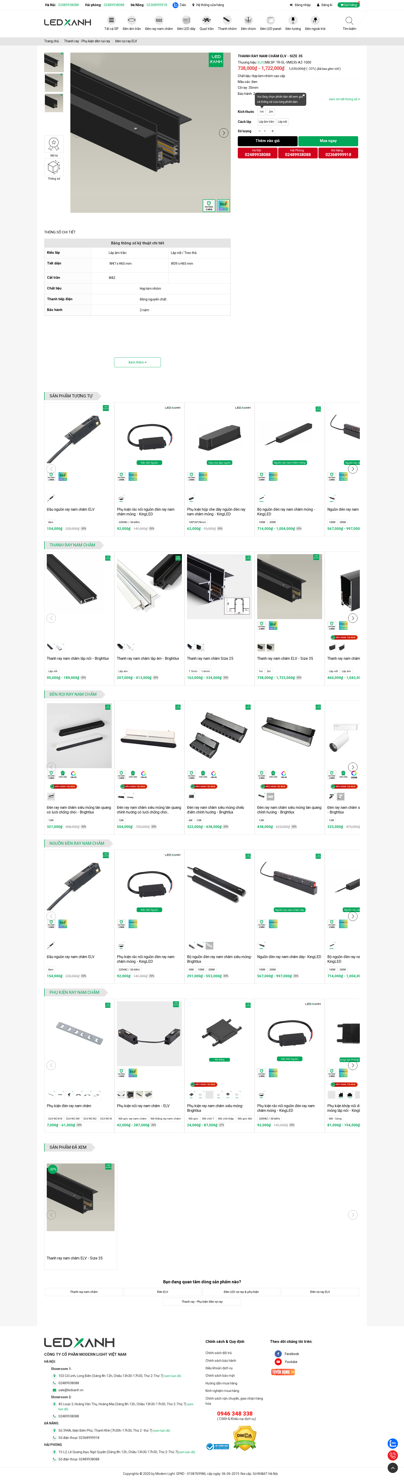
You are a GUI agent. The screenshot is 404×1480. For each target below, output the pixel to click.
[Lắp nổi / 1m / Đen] (331, 647)
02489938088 (68, 5)
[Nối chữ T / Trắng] (237, 1094)
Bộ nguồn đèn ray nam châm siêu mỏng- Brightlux (219, 959)
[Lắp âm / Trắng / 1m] (130, 647)
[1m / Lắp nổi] (270, 647)
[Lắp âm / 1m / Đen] (340, 647)
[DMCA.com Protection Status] (244, 1439)
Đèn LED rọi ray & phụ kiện (241, 1292)
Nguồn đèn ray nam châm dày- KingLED (289, 957)
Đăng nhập (303, 5)
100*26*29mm (197, 522)
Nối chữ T (195, 1118)
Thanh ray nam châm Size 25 (210, 658)
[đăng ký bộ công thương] (217, 1447)
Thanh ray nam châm (72, 544)
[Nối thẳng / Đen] (191, 1094)
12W (51, 820)
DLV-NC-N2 (72, 1118)
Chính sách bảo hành (221, 1360)
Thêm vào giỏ (268, 141)
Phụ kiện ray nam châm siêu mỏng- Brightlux (215, 1108)
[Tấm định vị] (148, 1094)
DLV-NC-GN (55, 1118)
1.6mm (205, 671)
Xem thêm (136, 362)
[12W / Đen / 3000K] (331, 796)
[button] (223, 133)
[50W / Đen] (191, 945)
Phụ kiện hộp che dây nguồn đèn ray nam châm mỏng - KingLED (216, 511)
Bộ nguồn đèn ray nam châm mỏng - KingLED (286, 511)
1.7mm (193, 671)
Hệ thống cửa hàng (210, 5)
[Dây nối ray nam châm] (121, 1094)
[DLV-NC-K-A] (51, 1094)
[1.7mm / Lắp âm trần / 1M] (191, 647)
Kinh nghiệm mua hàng (222, 1391)
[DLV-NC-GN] (69, 1094)
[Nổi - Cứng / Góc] (340, 1094)
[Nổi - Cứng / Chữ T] (350, 1094)
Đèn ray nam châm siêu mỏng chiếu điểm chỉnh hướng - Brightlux (215, 809)
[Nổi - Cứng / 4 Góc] (359, 1094)
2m (271, 111)
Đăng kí (326, 5)
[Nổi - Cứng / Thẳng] (331, 1094)
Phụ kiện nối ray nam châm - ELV (143, 1106)
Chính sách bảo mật (220, 1375)
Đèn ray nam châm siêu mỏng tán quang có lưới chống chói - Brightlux (79, 809)
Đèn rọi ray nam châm (73, 694)
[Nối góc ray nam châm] (130, 1094)
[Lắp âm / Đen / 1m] (121, 647)
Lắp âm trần (266, 121)
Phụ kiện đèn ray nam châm (69, 1106)
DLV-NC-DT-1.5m (109, 1118)
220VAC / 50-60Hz (129, 522)
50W (191, 969)
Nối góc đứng (232, 1118)
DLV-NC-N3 (89, 1118)
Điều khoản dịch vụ (219, 1368)
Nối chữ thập (212, 1118)
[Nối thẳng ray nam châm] (139, 1094)
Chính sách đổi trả (219, 1353)
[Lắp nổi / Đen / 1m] (51, 647)
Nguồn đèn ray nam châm (77, 843)
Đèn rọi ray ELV (126, 41)
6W (190, 820)
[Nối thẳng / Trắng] (200, 1094)
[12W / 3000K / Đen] (51, 796)
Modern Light (165, 1474)
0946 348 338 (235, 1413)
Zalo (183, 5)
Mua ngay (328, 141)
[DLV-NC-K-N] (60, 1094)
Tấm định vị (173, 1118)
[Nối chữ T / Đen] (227, 1094)
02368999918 (157, 5)
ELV (260, 62)
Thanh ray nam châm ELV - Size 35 (285, 658)
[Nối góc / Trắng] (218, 1094)
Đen (50, 522)
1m (262, 111)
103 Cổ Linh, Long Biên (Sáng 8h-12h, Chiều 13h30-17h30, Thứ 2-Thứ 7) (119, 1376)
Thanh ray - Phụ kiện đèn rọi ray (87, 41)
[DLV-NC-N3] (87, 1094)
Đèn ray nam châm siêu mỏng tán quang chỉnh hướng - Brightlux (289, 809)
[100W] (261, 498)
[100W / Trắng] (209, 945)
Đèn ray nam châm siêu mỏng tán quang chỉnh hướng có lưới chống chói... (149, 809)
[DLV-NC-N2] (78, 1094)
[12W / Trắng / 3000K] (340, 796)
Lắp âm (123, 671)
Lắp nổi (282, 121)
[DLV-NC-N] (96, 1094)
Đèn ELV (162, 1292)
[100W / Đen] (200, 945)
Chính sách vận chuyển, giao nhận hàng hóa (234, 1401)
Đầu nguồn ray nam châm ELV (70, 509)
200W (272, 522)
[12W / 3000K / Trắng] (130, 796)
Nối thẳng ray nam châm (147, 1118)
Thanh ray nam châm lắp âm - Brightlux (148, 658)
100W (262, 522)
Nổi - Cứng (335, 1118)
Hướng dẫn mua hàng (221, 1383)
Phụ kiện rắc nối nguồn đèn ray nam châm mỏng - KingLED (145, 511)
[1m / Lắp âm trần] (261, 647)
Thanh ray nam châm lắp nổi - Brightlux (78, 658)
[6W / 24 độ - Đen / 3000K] (191, 796)
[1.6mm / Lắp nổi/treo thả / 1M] (200, 647)
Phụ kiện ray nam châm (74, 992)
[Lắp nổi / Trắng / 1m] (60, 647)
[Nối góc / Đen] (209, 1094)
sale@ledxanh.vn (70, 1390)
